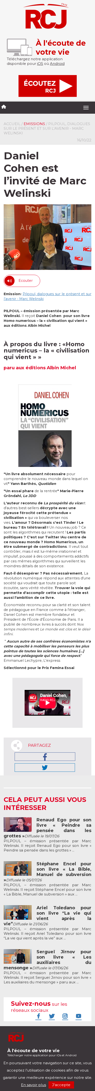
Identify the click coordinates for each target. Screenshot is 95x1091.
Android (57, 63)
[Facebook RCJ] (37, 1016)
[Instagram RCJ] (64, 1016)
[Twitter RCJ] (51, 1016)
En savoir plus (33, 1084)
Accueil (12, 123)
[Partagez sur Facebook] (45, 756)
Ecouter (26, 280)
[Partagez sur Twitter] (45, 767)
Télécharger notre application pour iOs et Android (41, 1052)
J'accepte (61, 1084)
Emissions (34, 123)
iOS (40, 63)
